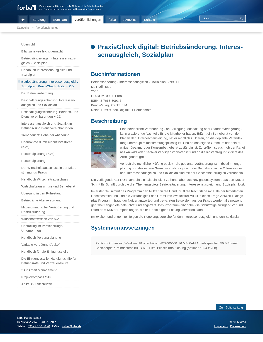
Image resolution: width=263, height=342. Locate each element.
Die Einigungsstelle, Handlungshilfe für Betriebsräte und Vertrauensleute (48, 261)
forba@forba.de (71, 326)
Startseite (23, 20)
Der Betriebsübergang (37, 93)
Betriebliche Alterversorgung (41, 200)
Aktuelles (130, 19)
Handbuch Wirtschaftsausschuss (44, 179)
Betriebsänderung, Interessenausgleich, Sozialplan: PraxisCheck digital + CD (49, 84)
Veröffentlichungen (87, 19)
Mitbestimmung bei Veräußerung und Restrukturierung (47, 210)
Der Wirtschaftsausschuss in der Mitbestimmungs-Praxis (49, 170)
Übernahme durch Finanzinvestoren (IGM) (46, 144)
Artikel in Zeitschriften (36, 284)
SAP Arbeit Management (39, 270)
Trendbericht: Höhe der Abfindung (45, 135)
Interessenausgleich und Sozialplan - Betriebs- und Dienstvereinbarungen (47, 126)
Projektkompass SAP (36, 277)
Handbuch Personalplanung (41, 237)
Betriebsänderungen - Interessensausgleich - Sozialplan (48, 61)
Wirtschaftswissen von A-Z (40, 219)
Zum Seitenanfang (231, 307)
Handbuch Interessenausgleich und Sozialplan (46, 72)
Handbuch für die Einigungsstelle (44, 251)
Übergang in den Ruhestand (41, 193)
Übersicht (28, 44)
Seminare (60, 19)
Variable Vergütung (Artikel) (40, 244)
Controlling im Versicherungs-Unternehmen (42, 228)
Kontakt (149, 19)
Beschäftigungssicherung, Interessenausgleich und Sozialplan (48, 102)
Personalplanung (33, 161)
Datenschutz (238, 326)
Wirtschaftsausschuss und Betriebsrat (48, 186)
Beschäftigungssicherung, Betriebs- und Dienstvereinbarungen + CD (49, 114)
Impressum (221, 326)
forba (112, 19)
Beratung (39, 19)
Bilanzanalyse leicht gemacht (42, 51)
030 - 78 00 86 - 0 (39, 326)
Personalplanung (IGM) (38, 154)
